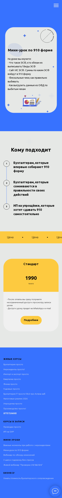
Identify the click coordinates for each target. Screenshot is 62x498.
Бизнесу (9, 473)
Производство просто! (14, 408)
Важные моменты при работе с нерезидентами (26, 445)
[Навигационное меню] (56, 5)
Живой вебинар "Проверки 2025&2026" (23, 465)
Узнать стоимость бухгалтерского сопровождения (28, 478)
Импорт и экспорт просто (16, 374)
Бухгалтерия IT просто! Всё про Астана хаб (24, 394)
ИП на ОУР (8, 432)
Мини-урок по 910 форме (16, 450)
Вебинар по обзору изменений (19, 455)
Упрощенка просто (12, 403)
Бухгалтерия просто (13, 364)
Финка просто (10, 384)
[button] (31, 320)
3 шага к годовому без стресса (18, 460)
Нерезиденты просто (13, 369)
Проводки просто (12, 427)
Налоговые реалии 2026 (15, 398)
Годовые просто (11, 389)
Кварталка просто (12, 379)
